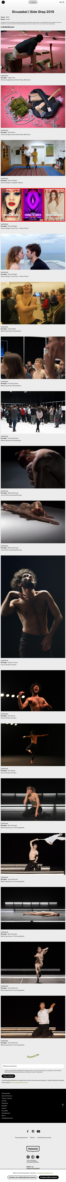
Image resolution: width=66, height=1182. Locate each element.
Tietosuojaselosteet (21, 1137)
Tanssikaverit (6, 1113)
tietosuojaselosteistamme (19, 1082)
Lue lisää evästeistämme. (44, 1173)
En (61, 2)
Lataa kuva (4, 75)
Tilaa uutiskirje (8, 1076)
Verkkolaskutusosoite (44, 1137)
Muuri (3, 1115)
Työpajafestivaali (7, 1118)
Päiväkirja (5, 1103)
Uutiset (4, 1101)
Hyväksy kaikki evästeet (48, 1177)
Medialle (33, 2)
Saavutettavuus (7, 1096)
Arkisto (4, 1108)
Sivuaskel (5, 1110)
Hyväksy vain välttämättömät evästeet (22, 1177)
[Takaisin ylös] (62, 1106)
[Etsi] (63, 2)
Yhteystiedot (6, 1093)
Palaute (32, 1137)
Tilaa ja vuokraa (7, 1098)
